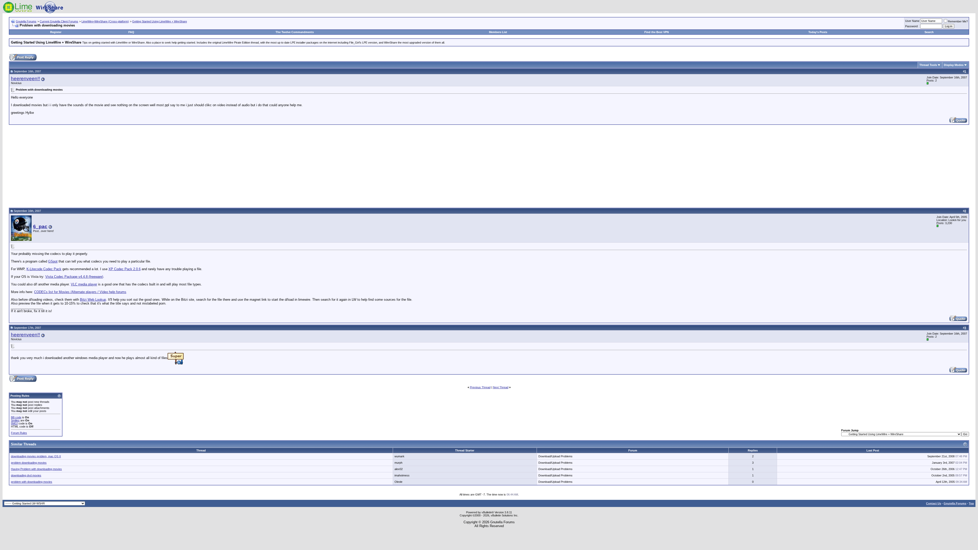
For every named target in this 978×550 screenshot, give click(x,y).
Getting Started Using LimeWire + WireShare (159, 21)
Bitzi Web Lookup (93, 299)
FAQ (131, 32)
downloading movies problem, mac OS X (36, 456)
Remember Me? (958, 21)
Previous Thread (480, 387)
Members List (498, 32)
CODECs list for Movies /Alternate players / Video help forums (80, 292)
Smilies (15, 420)
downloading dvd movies (26, 475)
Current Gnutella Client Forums (59, 21)
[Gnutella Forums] (33, 12)
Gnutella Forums (26, 21)
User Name (912, 20)
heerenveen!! (25, 78)
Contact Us (933, 503)
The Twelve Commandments (295, 32)
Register (55, 32)
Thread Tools (928, 64)
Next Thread (500, 387)
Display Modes (953, 64)
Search (929, 32)
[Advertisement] (489, 165)
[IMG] (14, 423)
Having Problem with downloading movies (36, 469)
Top (971, 503)
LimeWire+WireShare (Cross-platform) (105, 21)
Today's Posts (817, 32)
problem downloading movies (29, 462)
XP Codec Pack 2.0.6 (124, 269)
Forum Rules (19, 432)
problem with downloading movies (31, 481)
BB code (16, 417)
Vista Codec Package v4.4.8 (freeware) (74, 277)
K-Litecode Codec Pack (43, 269)
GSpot (53, 261)
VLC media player (84, 284)
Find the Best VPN (656, 32)
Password (911, 26)
